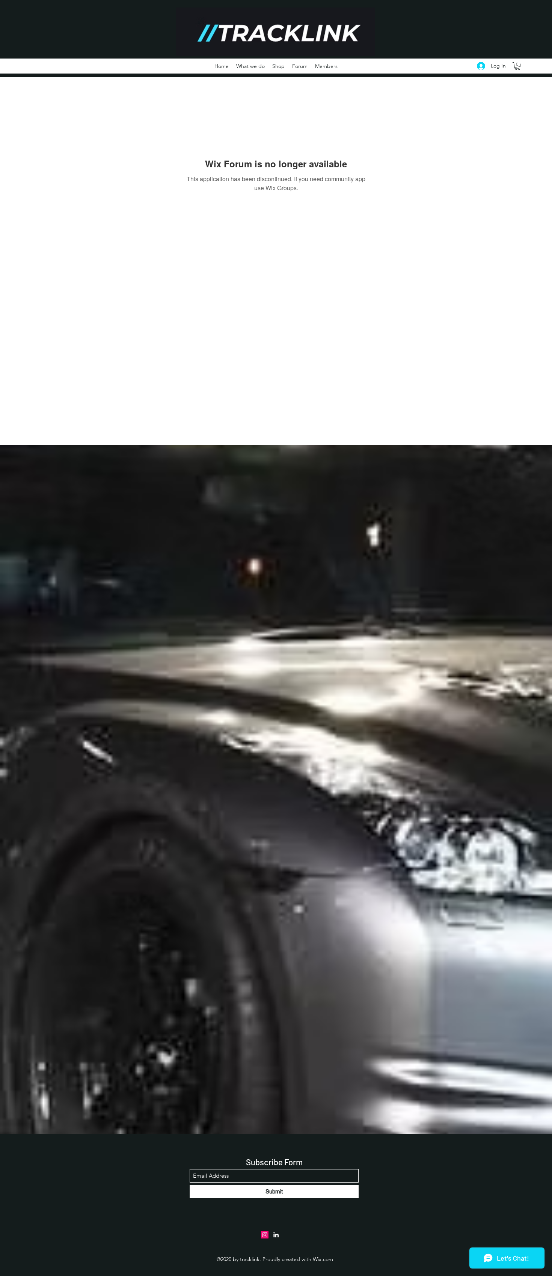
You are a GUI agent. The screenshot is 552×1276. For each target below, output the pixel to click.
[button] (517, 66)
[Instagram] (264, 1234)
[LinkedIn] (276, 1234)
